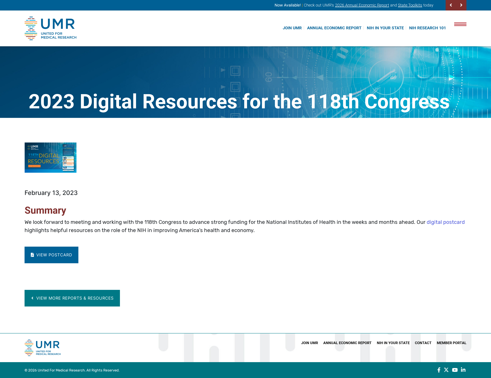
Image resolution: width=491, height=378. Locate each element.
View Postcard (53, 254)
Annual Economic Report (334, 27)
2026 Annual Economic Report (362, 5)
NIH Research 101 (427, 27)
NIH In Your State (385, 27)
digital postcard (446, 222)
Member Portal (451, 343)
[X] (446, 370)
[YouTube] (455, 370)
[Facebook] (438, 370)
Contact (423, 343)
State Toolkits (410, 5)
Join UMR (292, 27)
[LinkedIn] (463, 370)
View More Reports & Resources (74, 298)
